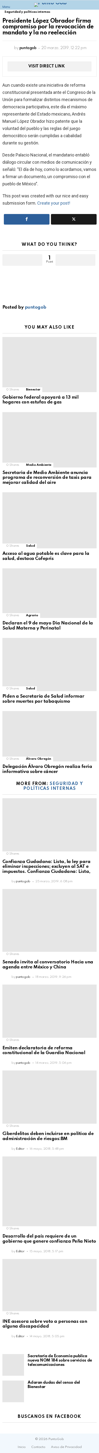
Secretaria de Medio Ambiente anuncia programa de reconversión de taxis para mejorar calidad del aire (47, 477)
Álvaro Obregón (38, 758)
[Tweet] (74, 219)
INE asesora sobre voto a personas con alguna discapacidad (44, 1324)
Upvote (22, 260)
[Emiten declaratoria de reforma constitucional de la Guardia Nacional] (49, 1011)
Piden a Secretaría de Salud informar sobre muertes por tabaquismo (43, 699)
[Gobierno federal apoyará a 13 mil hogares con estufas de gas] (49, 364)
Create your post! (53, 203)
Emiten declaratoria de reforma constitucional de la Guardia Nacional (43, 1050)
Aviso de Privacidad (66, 1447)
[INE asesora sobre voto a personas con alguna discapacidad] (49, 1285)
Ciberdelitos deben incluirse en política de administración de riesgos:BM (47, 1136)
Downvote (75, 260)
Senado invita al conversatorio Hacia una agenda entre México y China (47, 964)
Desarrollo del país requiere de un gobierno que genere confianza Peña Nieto (49, 1239)
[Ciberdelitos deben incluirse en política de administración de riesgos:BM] (49, 1097)
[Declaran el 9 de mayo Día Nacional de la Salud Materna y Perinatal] (49, 593)
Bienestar (33, 389)
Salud (30, 545)
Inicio (22, 1447)
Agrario (32, 615)
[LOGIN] (94, 5)
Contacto (38, 1447)
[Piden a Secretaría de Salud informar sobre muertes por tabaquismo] (49, 664)
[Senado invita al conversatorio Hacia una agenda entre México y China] (49, 920)
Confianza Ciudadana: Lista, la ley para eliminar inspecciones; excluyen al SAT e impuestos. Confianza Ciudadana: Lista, (46, 866)
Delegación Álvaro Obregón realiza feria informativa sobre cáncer (47, 769)
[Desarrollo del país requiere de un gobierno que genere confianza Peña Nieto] (49, 1191)
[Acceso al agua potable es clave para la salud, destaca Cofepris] (49, 520)
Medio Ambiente (38, 465)
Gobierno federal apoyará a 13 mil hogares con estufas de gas (40, 400)
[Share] (27, 219)
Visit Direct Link (46, 66)
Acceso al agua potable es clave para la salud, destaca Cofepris (45, 556)
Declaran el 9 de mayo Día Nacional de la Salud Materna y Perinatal (47, 625)
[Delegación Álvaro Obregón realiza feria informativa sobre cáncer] (49, 736)
